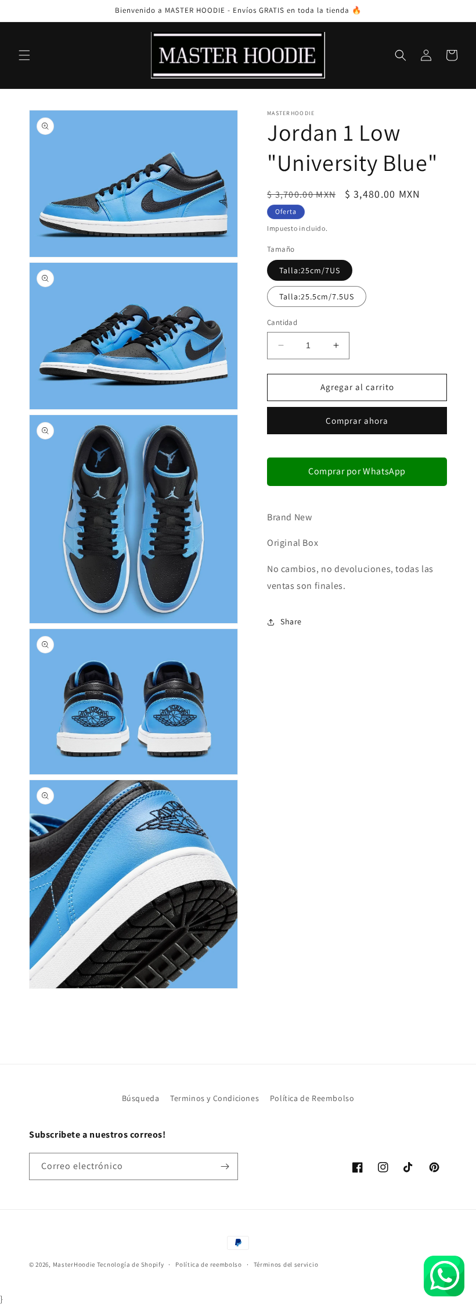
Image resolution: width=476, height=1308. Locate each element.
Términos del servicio (286, 1264)
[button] (24, 55)
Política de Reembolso (312, 1098)
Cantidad (282, 322)
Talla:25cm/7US (309, 270)
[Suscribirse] (224, 1166)
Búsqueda (141, 1098)
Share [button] (291, 621)
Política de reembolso (208, 1264)
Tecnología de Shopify (130, 1264)
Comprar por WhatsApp (357, 471)
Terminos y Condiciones (214, 1098)
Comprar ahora (357, 420)
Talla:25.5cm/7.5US (316, 296)
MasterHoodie (74, 1264)
